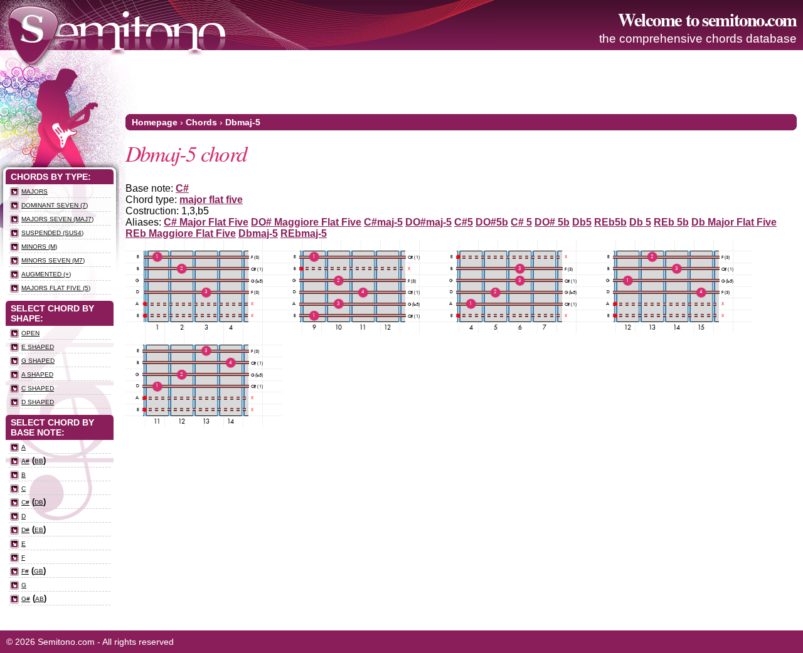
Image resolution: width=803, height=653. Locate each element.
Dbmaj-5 (242, 122)
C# (182, 188)
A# (25, 460)
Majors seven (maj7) (57, 219)
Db (39, 502)
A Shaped (37, 374)
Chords (201, 122)
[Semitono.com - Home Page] (116, 31)
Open (30, 333)
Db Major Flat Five (734, 222)
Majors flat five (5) (55, 288)
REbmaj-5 (303, 233)
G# (25, 598)
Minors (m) (39, 246)
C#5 (463, 222)
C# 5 (521, 222)
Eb (39, 529)
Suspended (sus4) (52, 232)
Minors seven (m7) (53, 260)
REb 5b (671, 222)
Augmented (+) (46, 274)
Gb (38, 571)
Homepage (155, 122)
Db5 (582, 222)
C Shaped (37, 388)
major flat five (211, 199)
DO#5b (492, 222)
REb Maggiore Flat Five (180, 233)
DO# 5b (552, 222)
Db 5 (640, 222)
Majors (34, 191)
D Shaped (37, 402)
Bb (39, 460)
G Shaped (38, 360)
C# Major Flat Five (206, 222)
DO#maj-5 (428, 222)
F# (25, 571)
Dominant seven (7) (54, 205)
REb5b (610, 222)
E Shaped (37, 346)
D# (25, 529)
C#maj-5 (383, 222)
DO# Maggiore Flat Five (306, 222)
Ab (39, 598)
